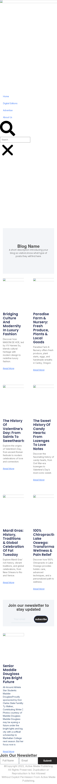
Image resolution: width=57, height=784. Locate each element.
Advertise (8, 110)
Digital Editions (10, 103)
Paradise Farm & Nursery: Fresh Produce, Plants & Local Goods (41, 328)
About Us (7, 117)
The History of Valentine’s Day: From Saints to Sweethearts (14, 430)
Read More (8, 368)
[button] (7, 129)
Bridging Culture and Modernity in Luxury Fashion (12, 324)
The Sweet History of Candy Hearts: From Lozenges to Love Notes (42, 434)
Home (6, 96)
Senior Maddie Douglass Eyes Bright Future (12, 674)
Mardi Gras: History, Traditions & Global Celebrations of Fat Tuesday (14, 542)
